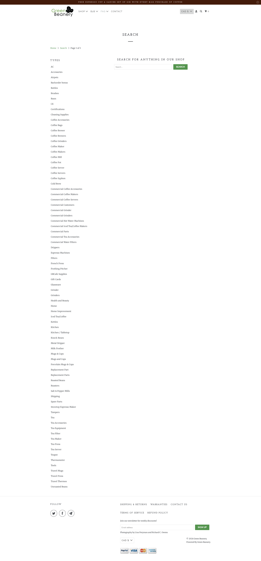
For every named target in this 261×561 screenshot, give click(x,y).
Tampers (55, 412)
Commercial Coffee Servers (64, 199)
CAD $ (185, 11)
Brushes (55, 93)
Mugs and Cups (58, 359)
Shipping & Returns (133, 504)
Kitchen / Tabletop (60, 332)
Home (53, 48)
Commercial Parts (60, 231)
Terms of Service (132, 513)
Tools (53, 465)
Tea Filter (55, 433)
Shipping (55, 396)
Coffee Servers (58, 173)
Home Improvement (61, 311)
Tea (52, 417)
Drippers (55, 247)
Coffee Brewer (58, 130)
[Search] (201, 11)
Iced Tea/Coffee (58, 316)
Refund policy (157, 513)
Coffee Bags (56, 125)
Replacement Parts (60, 375)
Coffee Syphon (58, 178)
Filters (54, 258)
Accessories (56, 72)
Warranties (158, 504)
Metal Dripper (58, 343)
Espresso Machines (60, 252)
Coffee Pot (56, 162)
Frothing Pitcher (59, 268)
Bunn (53, 98)
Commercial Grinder (61, 210)
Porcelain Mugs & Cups (62, 364)
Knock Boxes (57, 338)
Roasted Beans (58, 380)
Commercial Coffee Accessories (66, 189)
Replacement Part (60, 369)
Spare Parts (56, 401)
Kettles (54, 322)
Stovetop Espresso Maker (63, 407)
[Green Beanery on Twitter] (54, 513)
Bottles (54, 88)
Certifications (57, 109)
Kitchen (55, 327)
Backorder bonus (59, 82)
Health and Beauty (60, 300)
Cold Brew (56, 183)
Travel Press (57, 476)
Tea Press (55, 444)
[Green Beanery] (62, 11)
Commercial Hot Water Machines (67, 221)
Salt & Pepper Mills (60, 391)
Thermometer (58, 460)
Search (63, 48)
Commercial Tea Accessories (65, 237)
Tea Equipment (58, 428)
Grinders (55, 295)
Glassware (56, 284)
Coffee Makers (58, 151)
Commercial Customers (62, 205)
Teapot (54, 454)
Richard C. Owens (160, 532)
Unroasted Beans (59, 486)
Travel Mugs (57, 470)
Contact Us (179, 504)
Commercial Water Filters (63, 242)
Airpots (54, 77)
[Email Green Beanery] (72, 513)
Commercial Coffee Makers (64, 194)
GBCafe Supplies (59, 274)
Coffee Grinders (58, 141)
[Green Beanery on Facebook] (63, 513)
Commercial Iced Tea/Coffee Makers (69, 226)
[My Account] (196, 11)
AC (52, 66)
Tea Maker (56, 439)
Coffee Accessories (60, 120)
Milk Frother (57, 348)
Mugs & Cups (57, 353)
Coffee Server (57, 167)
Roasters (55, 385)
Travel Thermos (59, 481)
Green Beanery (200, 538)
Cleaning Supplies (60, 114)
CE (52, 104)
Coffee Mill (56, 157)
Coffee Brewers (58, 136)
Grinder (55, 290)
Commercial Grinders (61, 215)
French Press (57, 263)
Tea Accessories (58, 423)
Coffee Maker (57, 146)
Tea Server (56, 449)
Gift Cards (56, 279)
